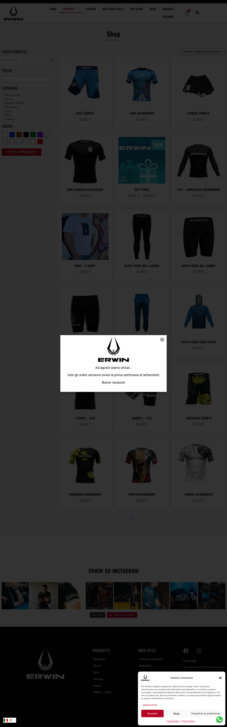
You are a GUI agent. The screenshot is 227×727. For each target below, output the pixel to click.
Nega (176, 713)
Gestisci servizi (150, 704)
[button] (220, 678)
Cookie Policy (173, 721)
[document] (113, 363)
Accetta (152, 713)
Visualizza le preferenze (205, 713)
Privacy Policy (188, 721)
